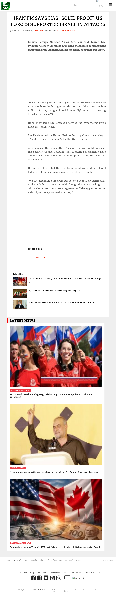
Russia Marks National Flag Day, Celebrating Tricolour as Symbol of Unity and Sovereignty (51, 395)
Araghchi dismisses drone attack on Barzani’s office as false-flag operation (61, 302)
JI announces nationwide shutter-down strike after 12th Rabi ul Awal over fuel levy (54, 472)
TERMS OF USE (76, 572)
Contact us (55, 572)
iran (37, 257)
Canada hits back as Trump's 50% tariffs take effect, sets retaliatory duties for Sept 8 (55, 547)
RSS (64, 572)
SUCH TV (40, 590)
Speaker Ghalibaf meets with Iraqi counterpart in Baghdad (54, 290)
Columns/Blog (27, 572)
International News (20, 390)
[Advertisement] (67, 77)
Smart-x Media (63, 592)
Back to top (108, 560)
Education (42, 572)
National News (18, 468)
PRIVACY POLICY (94, 572)
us (45, 257)
